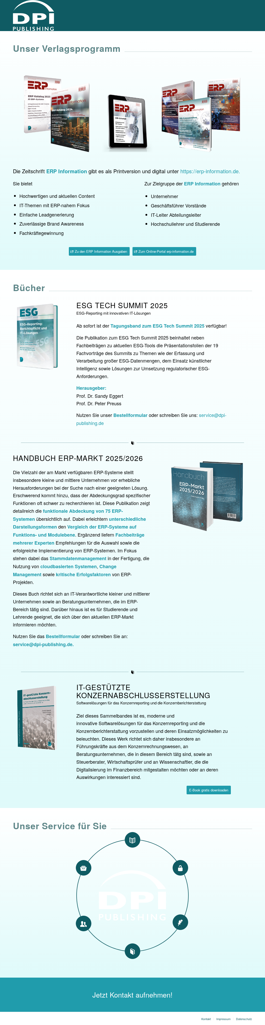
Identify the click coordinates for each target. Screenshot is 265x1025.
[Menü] (249, 15)
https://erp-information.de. (210, 171)
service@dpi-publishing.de (42, 644)
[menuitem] (206, 1018)
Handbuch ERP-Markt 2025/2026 (78, 458)
